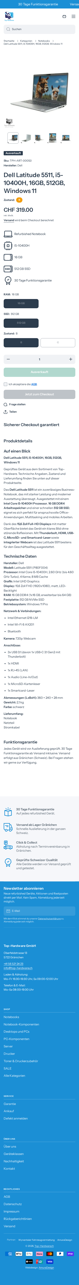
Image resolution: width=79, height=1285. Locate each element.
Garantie (10, 1104)
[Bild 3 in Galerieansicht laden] (39, 138)
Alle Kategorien (14, 1075)
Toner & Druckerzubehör (21, 1061)
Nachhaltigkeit (14, 1161)
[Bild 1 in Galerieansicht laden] (13, 138)
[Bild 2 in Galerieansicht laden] (26, 138)
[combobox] (39, 29)
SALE (8, 1068)
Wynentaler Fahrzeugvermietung (36, 1240)
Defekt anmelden (16, 1118)
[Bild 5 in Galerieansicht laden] (66, 138)
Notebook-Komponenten (21, 1024)
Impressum (11, 1211)
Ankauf (9, 1111)
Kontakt (9, 1168)
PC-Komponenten (16, 1039)
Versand (9, 220)
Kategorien (26, 40)
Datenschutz (13, 1204)
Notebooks (44, 40)
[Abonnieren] (70, 911)
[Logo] (9, 16)
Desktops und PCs (16, 1031)
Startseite (9, 40)
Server (8, 1046)
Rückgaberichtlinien (18, 1219)
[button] (64, 16)
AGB (34, 384)
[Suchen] (7, 29)
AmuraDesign (64, 1240)
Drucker (9, 1054)
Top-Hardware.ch (44, 1245)
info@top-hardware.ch (18, 968)
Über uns (10, 1146)
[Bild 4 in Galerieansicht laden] (52, 138)
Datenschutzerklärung (49, 918)
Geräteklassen (14, 1154)
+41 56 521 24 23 (13, 964)
